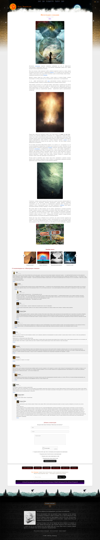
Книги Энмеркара (27, 467)
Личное (41, 482)
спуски (65, 139)
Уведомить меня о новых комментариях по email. (50, 456)
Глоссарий (46, 467)
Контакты (74, 467)
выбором (52, 72)
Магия (45, 482)
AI (64, 477)
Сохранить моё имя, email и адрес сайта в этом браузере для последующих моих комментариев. (51, 451)
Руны (70, 482)
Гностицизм (30, 482)
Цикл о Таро (65, 467)
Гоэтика (36, 482)
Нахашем (45, 75)
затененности (37, 148)
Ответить (14, 281)
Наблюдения (61, 482)
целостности (37, 66)
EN (97, 1)
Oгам (25, 482)
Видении (62, 205)
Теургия (74, 482)
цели (48, 81)
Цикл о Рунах (56, 467)
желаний (50, 147)
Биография (37, 467)
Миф (56, 482)
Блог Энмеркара (24, 6)
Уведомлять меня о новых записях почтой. (50, 458)
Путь (50, 18)
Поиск (60, 477)
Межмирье (50, 482)
